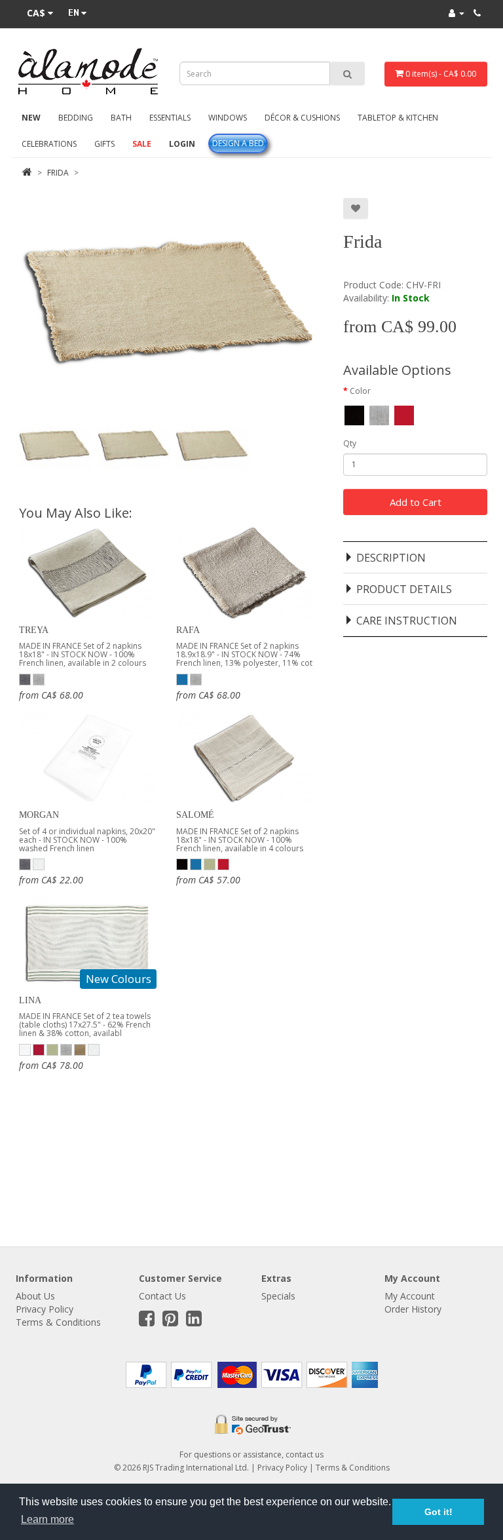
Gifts (104, 143)
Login (182, 143)
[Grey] (25, 678)
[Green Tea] (209, 863)
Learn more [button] (47, 1519)
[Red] (223, 863)
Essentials (170, 117)
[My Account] (456, 13)
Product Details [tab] (404, 589)
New (31, 117)
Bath (121, 117)
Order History (412, 1309)
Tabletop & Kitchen (398, 117)
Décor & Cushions (302, 117)
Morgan (39, 815)
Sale (141, 143)
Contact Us (162, 1296)
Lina (30, 1000)
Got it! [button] (438, 1512)
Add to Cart (415, 502)
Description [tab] (391, 557)
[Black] (182, 863)
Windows (227, 117)
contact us (305, 1454)
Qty (349, 443)
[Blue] (182, 678)
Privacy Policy (44, 1309)
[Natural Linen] (39, 678)
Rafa (188, 630)
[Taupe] (80, 1048)
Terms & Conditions (58, 1322)
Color (360, 390)
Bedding (75, 117)
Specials (278, 1296)
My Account (409, 1296)
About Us (35, 1296)
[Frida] (55, 445)
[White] (39, 863)
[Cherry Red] (39, 1048)
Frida (58, 172)
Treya (33, 630)
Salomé (195, 815)
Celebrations (49, 143)
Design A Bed (238, 143)
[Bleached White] (25, 1048)
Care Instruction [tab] (406, 620)
